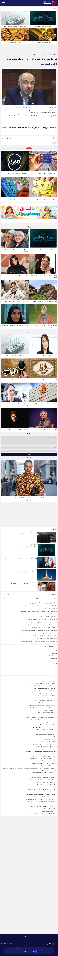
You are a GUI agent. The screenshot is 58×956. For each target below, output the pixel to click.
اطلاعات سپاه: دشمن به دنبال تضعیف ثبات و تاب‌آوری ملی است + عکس (41, 698)
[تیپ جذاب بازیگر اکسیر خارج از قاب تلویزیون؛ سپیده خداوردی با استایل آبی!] (15, 314)
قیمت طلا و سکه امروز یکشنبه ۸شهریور (43, 42)
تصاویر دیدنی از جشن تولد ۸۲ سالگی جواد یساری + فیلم (44, 688)
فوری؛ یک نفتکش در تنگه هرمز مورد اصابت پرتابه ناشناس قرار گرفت (42, 707)
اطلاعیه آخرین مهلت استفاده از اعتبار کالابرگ (17, 200)
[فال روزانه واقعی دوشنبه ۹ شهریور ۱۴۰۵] (43, 18)
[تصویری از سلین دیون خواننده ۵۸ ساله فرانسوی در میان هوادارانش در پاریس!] (15, 392)
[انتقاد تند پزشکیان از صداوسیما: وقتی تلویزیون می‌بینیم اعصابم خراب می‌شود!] (46, 562)
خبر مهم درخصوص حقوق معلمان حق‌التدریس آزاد (46, 746)
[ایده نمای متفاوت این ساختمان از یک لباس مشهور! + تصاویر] (29, 478)
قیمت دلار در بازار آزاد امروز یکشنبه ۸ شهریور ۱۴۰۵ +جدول (15, 26)
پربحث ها (5, 594)
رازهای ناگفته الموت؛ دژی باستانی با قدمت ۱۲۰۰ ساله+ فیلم (45, 301)
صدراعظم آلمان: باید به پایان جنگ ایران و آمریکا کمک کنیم (44, 690)
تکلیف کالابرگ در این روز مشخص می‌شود (46, 173)
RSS (25, 937)
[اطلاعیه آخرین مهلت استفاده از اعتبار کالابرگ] (15, 187)
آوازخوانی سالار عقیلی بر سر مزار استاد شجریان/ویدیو (44, 627)
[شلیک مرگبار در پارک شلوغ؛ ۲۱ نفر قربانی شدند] (46, 537)
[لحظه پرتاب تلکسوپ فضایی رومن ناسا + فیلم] (46, 575)
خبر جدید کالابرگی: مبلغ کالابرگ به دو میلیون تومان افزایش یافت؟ (23, 584)
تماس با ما (31, 937)
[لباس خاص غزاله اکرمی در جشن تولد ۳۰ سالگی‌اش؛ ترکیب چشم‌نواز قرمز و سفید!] (43, 314)
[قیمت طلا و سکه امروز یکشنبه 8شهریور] (43, 34)
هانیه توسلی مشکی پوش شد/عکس (49, 356)
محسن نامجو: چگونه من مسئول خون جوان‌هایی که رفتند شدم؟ (43, 720)
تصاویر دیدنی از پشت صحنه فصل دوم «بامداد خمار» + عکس (44, 683)
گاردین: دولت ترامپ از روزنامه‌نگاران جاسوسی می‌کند (45, 734)
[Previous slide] (3, 475)
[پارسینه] (49, 3)
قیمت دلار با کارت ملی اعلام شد (49, 633)
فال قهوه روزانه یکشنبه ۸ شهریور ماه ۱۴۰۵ (19, 380)
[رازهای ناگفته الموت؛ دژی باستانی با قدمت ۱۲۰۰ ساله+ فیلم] (43, 290)
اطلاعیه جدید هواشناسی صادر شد (48, 715)
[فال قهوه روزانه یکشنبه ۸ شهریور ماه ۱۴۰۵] (15, 368)
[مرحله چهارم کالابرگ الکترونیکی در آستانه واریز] (15, 161)
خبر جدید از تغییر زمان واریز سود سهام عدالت (46, 739)
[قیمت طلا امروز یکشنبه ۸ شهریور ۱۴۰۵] (15, 34)
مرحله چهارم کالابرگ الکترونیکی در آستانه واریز (17, 173)
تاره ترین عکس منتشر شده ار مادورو (48, 722)
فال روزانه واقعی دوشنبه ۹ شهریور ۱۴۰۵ (43, 26)
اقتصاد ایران (54, 651)
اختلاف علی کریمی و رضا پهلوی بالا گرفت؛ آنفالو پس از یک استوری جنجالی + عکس (40, 686)
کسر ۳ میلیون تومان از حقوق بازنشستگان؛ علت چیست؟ (44, 695)
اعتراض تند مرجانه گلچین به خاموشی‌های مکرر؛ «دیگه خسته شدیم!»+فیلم (41, 813)
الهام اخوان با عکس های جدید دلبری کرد (20, 275)
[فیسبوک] (7, 138)
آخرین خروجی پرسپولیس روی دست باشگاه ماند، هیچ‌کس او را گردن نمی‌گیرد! (40, 794)
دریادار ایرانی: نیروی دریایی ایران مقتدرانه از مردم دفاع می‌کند (43, 763)
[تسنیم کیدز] (29, 213)
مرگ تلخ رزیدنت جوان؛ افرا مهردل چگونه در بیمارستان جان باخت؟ (41, 603)
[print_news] (10, 138)
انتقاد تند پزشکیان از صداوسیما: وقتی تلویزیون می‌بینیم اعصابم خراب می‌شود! (21, 559)
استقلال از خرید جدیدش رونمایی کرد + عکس (46, 710)
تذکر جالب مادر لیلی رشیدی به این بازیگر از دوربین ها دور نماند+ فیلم (41, 606)
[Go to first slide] (55, 475)
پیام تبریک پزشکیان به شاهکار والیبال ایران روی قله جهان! (44, 809)
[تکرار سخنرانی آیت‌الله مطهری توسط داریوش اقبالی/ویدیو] (15, 418)
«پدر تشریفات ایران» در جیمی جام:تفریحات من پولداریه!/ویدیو (42, 619)
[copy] (53, 138)
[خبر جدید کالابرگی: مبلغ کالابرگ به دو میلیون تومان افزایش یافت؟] (46, 587)
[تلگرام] (5, 138)
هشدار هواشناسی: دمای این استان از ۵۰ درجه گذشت (45, 729)
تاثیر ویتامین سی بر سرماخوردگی (49, 737)
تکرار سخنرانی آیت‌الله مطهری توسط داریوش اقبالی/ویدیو (16, 430)
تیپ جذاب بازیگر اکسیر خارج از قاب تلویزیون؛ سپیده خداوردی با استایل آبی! (15, 326)
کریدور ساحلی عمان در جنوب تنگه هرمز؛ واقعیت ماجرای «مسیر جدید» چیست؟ (38, 641)
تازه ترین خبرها (53, 661)
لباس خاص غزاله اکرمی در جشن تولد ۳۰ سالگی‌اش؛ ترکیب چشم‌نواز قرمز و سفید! (45, 326)
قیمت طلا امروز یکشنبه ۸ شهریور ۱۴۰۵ (15, 42)
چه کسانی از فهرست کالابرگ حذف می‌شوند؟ (46, 200)
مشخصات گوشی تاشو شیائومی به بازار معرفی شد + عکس (44, 732)
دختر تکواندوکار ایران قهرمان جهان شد (48, 753)
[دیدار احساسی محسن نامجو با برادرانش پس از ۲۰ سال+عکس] (43, 418)
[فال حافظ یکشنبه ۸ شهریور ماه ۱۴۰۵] (43, 368)
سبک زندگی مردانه (53, 656)
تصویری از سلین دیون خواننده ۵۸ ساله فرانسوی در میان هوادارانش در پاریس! (16, 404)
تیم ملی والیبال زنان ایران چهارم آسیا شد (47, 792)
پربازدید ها (51, 594)
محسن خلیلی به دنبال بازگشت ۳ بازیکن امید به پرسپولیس (44, 744)
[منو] (3, 3)
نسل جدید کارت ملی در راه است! (49, 787)
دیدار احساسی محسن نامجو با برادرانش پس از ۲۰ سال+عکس (44, 430)
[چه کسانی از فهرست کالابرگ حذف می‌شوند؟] (43, 187)
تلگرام (50, 944)
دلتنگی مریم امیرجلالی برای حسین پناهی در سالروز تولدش (16, 301)
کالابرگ (54, 143)
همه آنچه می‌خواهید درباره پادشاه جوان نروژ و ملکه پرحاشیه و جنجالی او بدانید (40, 799)
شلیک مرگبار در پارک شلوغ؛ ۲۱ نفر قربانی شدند (27, 534)
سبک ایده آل (54, 653)
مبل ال (55, 663)
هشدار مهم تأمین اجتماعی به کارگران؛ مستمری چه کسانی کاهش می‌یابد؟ (41, 705)
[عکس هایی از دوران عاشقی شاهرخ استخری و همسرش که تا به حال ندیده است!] (15, 238)
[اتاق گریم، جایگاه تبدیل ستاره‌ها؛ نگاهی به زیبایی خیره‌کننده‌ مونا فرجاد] (43, 264)
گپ (55, 944)
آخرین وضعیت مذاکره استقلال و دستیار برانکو (46, 712)
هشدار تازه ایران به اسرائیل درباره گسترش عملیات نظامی (44, 700)
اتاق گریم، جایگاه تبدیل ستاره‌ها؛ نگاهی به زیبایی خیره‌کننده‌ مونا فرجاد (44, 276)
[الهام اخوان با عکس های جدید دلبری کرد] (15, 264)
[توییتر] (2, 138)
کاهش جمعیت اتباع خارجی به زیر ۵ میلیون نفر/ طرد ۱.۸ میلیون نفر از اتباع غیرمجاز (40, 796)
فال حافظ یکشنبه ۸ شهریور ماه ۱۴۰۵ (49, 380)
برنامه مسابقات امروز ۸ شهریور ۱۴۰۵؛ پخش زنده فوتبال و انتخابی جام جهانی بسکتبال (39, 801)
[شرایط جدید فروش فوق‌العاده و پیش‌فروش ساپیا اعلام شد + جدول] (43, 392)
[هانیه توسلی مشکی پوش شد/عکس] (43, 344)
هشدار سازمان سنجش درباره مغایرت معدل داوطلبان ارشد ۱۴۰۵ (43, 804)
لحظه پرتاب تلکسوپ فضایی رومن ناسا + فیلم (28, 571)
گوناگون (54, 8)
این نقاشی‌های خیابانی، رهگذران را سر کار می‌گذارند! (45, 782)
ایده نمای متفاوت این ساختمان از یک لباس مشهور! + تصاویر (29, 498)
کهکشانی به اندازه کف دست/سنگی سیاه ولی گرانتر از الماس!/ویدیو (42, 806)
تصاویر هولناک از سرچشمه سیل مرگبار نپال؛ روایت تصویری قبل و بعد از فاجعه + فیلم (37, 636)
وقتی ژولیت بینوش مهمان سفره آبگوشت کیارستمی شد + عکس (43, 703)
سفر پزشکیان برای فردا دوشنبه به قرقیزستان (47, 741)
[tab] (30, 500)
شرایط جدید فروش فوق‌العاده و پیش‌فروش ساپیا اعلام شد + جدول (45, 404)
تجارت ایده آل (54, 658)
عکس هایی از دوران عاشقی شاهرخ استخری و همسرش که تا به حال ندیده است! (15, 250)
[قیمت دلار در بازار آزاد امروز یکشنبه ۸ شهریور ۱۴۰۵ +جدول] (15, 18)
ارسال (29, 454)
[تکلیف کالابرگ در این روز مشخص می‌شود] (43, 161)
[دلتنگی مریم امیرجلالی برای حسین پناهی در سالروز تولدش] (15, 290)
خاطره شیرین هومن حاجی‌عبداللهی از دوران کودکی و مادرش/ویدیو (43, 777)
